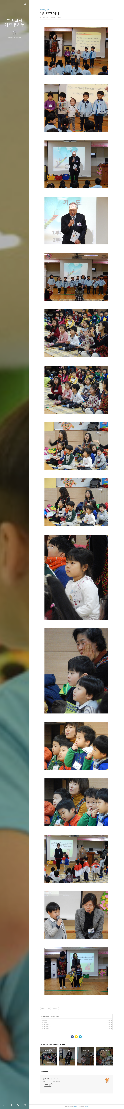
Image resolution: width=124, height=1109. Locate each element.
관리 (25, 1105)
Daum (75, 1106)
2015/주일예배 (44, 10)
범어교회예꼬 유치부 (14, 22)
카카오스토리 (76, 1036)
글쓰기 (4, 1105)
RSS (18, 1105)
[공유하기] (47, 1008)
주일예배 (47, 1016)
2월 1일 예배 (44, 1022)
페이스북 (72, 1036)
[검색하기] (25, 4)
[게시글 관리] (49, 1008)
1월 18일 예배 (44, 1024)
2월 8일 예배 (44, 1020)
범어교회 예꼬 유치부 (51, 1079)
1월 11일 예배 (44, 1028)
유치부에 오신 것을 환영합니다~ (52, 1081)
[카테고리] (4, 4)
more (111, 1045)
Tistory (86, 1106)
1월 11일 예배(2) (45, 1026)
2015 (42, 1016)
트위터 (80, 1036)
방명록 (11, 1105)
